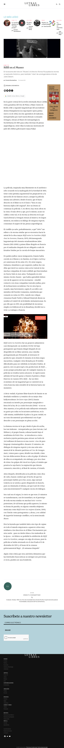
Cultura (29, 20)
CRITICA (6, 673)
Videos (5, 707)
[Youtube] (10, 736)
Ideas (43, 20)
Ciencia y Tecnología (8, 667)
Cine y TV (14, 20)
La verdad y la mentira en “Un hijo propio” (16, 25)
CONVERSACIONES (8, 683)
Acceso (5, 723)
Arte (5, 681)
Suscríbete (52, 118)
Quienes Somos (7, 729)
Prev (49, 102)
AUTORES (44, 607)
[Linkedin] (10, 91)
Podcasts (6, 709)
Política (5, 663)
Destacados (6, 719)
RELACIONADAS (16, 607)
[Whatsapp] (12, 91)
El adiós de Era (29, 23)
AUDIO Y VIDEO (8, 705)
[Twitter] (7, 91)
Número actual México (9, 715)
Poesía (5, 691)
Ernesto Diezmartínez (32, 595)
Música (5, 679)
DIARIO (5, 659)
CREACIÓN (6, 689)
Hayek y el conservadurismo (47, 23)
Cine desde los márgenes (54, 108)
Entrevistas (6, 685)
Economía (6, 665)
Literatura (6, 669)
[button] (5, 4)
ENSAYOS (6, 697)
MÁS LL (6, 721)
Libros (5, 677)
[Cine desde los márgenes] (54, 98)
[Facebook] (5, 91)
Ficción (5, 693)
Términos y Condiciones (31, 747)
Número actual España (9, 717)
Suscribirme (6, 725)
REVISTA (6, 713)
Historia (5, 699)
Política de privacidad (43, 747)
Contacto (6, 733)
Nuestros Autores (8, 731)
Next (58, 102)
